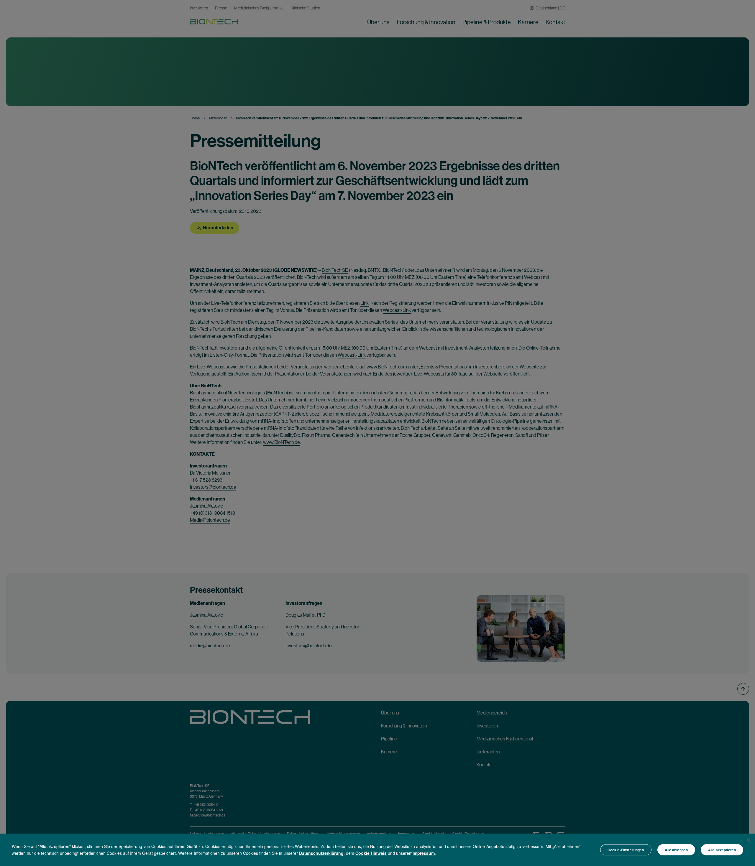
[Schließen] (748, 840)
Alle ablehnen (676, 849)
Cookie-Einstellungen (626, 849)
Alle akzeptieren (722, 849)
